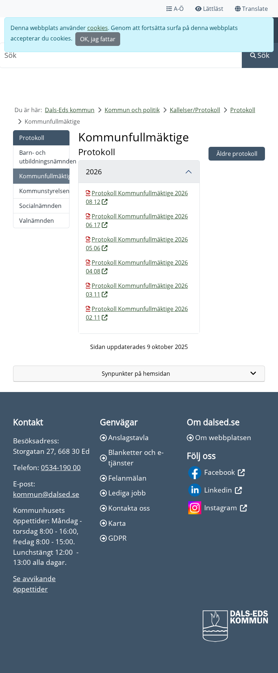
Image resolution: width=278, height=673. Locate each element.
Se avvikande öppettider (34, 584)
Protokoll (242, 110)
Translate (255, 9)
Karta (117, 523)
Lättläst (213, 9)
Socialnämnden (40, 206)
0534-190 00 (61, 467)
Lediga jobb (127, 493)
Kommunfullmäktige (44, 176)
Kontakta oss (129, 508)
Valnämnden (36, 221)
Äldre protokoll (236, 154)
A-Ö (179, 9)
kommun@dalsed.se (46, 494)
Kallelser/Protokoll (195, 110)
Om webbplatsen (223, 437)
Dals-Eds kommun (69, 110)
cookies (97, 28)
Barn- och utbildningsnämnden (44, 157)
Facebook (219, 472)
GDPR (117, 538)
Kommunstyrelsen (44, 191)
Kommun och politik (132, 110)
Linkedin (218, 490)
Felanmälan (127, 478)
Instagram (220, 507)
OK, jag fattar (97, 39)
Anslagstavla (128, 437)
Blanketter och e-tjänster (136, 457)
